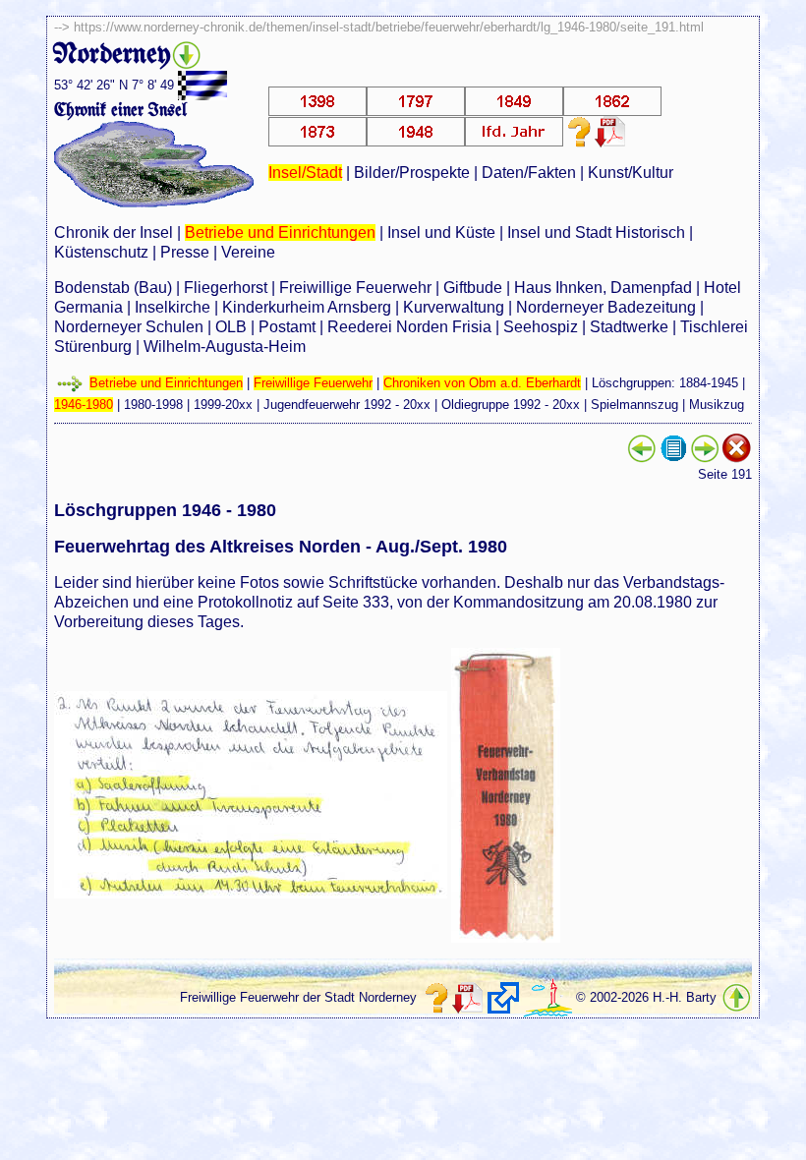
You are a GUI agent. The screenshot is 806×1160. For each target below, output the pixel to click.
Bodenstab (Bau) (113, 287)
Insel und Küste (441, 232)
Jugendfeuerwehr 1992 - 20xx (347, 404)
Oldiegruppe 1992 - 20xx (510, 404)
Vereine (248, 252)
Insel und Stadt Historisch (596, 232)
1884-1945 (708, 383)
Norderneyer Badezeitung (606, 307)
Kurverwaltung (453, 307)
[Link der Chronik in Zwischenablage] (503, 998)
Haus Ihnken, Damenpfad (603, 287)
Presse (184, 252)
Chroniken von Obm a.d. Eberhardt (482, 383)
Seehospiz (540, 327)
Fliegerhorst (225, 287)
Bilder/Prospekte (412, 172)
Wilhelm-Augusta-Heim (225, 346)
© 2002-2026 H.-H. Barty (646, 997)
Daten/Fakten (529, 172)
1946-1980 (83, 404)
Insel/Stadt (305, 172)
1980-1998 (153, 404)
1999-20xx (223, 404)
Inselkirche (172, 307)
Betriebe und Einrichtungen (280, 232)
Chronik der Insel (113, 232)
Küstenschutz (101, 252)
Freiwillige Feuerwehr (355, 287)
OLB (231, 327)
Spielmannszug (634, 404)
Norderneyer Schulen (128, 327)
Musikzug (716, 404)
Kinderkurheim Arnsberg (306, 307)
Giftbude (472, 287)
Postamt (287, 327)
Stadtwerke (629, 327)
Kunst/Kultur (630, 172)
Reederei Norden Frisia (409, 327)
